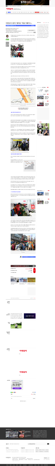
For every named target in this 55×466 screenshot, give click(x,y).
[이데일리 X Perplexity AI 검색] (21, 25)
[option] (21, 5)
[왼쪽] (20, 322)
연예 (26, 12)
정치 (15, 12)
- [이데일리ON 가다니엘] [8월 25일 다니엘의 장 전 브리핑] (27, 449)
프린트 (8, 44)
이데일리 (13, 9)
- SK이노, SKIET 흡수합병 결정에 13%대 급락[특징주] (12, 449)
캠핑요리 (37, 451)
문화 (24, 12)
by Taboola (9, 303)
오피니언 (31, 12)
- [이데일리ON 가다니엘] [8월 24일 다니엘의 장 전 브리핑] (27, 450)
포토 (33, 12)
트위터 (8, 42)
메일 (6, 44)
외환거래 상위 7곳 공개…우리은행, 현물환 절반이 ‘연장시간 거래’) (19, 318)
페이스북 (6, 42)
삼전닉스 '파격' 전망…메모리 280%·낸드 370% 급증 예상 (40, 430)
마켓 (45, 12)
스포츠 (28, 12)
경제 (13, 12)
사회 (17, 12)
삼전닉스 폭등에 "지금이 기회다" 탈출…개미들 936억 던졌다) (18, 317)
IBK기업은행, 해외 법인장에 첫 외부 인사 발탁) (16, 313)
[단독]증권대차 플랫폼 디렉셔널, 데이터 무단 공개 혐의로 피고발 (41, 435)
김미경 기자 (7, 38)
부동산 (22, 12)
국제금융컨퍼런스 (41, 451)
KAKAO (6, 46)
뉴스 (44, 22)
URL (8, 46)
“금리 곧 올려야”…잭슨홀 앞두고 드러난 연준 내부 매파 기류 (40, 433)
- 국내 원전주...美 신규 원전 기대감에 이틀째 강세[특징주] (12, 450)
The (47, 12)
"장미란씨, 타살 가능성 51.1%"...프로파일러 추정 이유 (39, 434)
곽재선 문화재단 (46, 451)
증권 (19, 12)
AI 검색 (9, 12)
